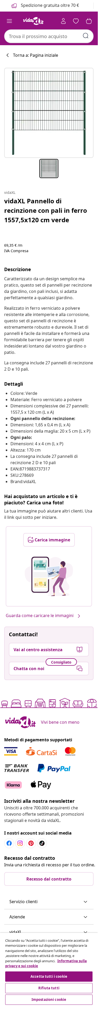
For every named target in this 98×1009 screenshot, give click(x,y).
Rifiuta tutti (48, 988)
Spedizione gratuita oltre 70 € (49, 5)
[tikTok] (42, 843)
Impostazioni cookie (49, 999)
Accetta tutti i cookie (48, 976)
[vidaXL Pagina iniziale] (33, 21)
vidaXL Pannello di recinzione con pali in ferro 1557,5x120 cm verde (45, 210)
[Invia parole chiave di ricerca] (86, 36)
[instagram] (20, 843)
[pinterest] (31, 843)
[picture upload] (49, 576)
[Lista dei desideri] (76, 21)
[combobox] (49, 36)
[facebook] (9, 843)
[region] (49, 969)
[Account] (63, 21)
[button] (49, 901)
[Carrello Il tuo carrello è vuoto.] (89, 21)
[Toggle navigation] (9, 21)
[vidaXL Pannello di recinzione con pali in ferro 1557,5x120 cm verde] (49, 112)
